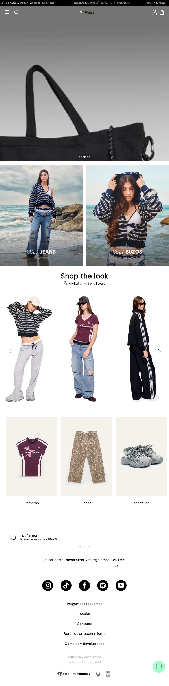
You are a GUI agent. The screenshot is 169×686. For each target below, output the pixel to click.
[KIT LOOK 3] (28, 348)
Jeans (86, 503)
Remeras (32, 503)
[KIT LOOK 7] (84, 348)
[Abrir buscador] (15, 12)
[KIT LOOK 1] (141, 348)
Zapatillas (141, 503)
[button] (9, 351)
